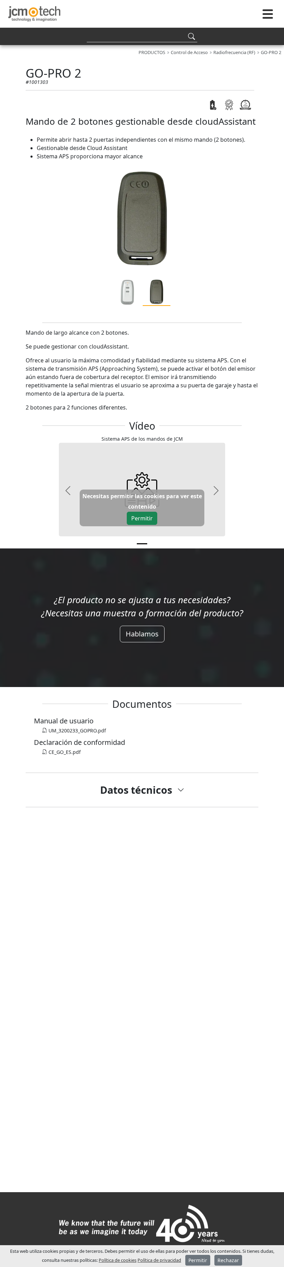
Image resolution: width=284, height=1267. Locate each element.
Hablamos (142, 634)
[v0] (142, 544)
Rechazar (228, 1260)
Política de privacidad (159, 1260)
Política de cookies (117, 1260)
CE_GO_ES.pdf (64, 752)
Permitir (142, 518)
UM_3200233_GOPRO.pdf (76, 730)
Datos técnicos (136, 790)
